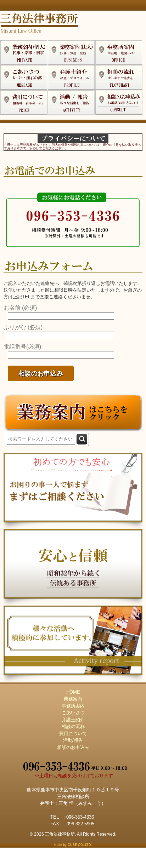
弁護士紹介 (73, 719)
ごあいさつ (73, 712)
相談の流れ (73, 726)
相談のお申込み (73, 747)
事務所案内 (73, 706)
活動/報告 (73, 740)
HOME (73, 692)
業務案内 (73, 698)
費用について (73, 733)
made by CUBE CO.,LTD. (73, 845)
